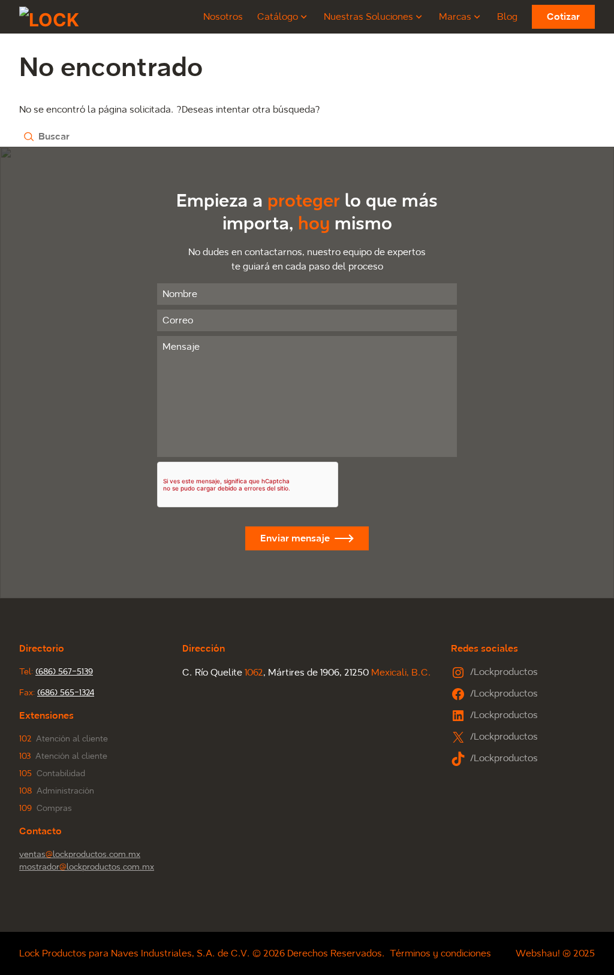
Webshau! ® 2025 (555, 953)
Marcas (455, 16)
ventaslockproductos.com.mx (79, 854)
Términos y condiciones (440, 953)
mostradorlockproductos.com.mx (86, 866)
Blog (507, 16)
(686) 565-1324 (65, 692)
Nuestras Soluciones (368, 16)
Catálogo (277, 16)
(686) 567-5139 (64, 671)
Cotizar (563, 16)
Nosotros (223, 16)
